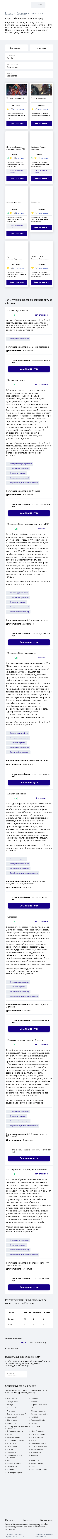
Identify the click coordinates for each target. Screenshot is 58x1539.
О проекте (10, 1520)
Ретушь (32, 1440)
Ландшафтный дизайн (14, 1473)
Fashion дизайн (36, 1463)
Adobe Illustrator (35, 1460)
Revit (8, 1460)
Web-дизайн (34, 1426)
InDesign (9, 1405)
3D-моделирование (37, 1411)
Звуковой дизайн (36, 1449)
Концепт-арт (10, 1423)
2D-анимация (11, 1399)
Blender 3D (34, 1456)
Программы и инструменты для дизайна (16, 1427)
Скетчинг (33, 1423)
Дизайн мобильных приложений (13, 1456)
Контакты (27, 1520)
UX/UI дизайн (11, 1446)
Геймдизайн (10, 1470)
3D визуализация (12, 1437)
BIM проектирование (14, 1431)
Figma (32, 1467)
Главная (9, 13)
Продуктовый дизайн (38, 1446)
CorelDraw (33, 1399)
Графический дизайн (38, 1470)
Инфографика (35, 1453)
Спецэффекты (11, 1453)
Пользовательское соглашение (44, 1536)
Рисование (10, 1411)
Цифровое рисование (38, 1405)
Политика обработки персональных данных (15, 1536)
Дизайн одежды (36, 1437)
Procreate (33, 1402)
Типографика (11, 1467)
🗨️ (17, 109)
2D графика (34, 1408)
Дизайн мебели (12, 1408)
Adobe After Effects (13, 1463)
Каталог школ (46, 1520)
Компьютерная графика (39, 1414)
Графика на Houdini (37, 1420)
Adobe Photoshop (36, 1431)
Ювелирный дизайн (38, 1443)
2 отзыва (40, 528)
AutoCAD (9, 1449)
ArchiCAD (33, 1417)
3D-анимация (11, 1420)
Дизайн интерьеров (37, 1434)
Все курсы (22, 13)
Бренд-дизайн (11, 1402)
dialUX (8, 1434)
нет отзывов (41, 315)
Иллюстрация (11, 1443)
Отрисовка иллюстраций (15, 1414)
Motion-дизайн (11, 1417)
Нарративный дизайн (14, 1440)
